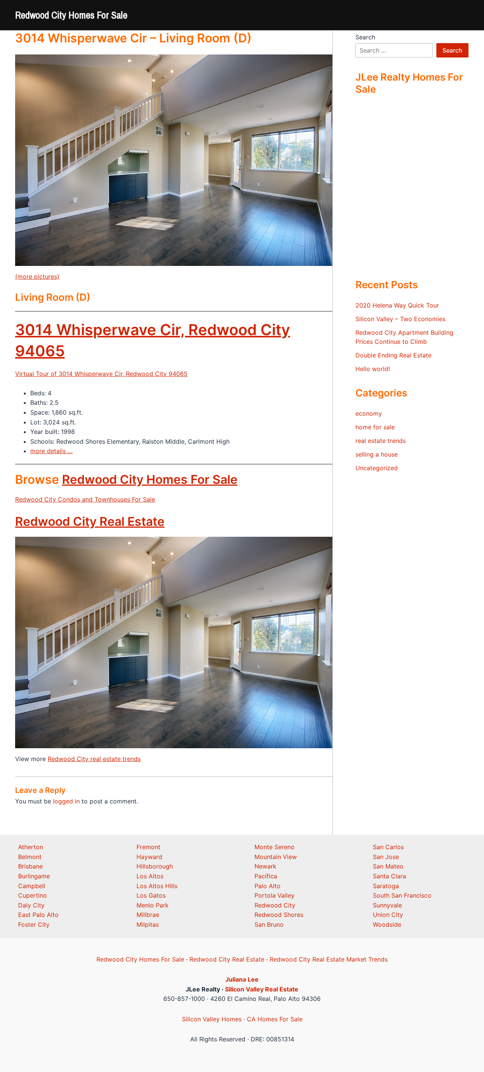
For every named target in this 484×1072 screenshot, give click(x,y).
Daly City (31, 905)
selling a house (376, 454)
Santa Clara (389, 876)
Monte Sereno (274, 847)
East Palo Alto (38, 914)
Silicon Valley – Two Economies (400, 319)
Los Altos (150, 876)
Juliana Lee (242, 979)
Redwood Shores (278, 914)
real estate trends (380, 440)
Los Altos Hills (157, 886)
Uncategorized (376, 468)
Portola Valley (274, 895)
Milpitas (148, 924)
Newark (265, 866)
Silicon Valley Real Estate (261, 989)
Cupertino (32, 895)
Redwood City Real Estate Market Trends (329, 959)
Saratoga (386, 886)
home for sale (375, 427)
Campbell (31, 886)
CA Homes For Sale (274, 1019)
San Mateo (388, 866)
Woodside (387, 924)
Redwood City (274, 905)
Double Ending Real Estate (393, 355)
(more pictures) (37, 276)
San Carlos (388, 847)
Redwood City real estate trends (94, 759)
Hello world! (372, 369)
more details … (51, 451)
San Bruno (269, 924)
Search (365, 37)
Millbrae (148, 914)
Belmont (30, 857)
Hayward (149, 857)
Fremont (148, 847)
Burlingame (34, 876)
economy (368, 413)
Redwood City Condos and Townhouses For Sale (85, 499)
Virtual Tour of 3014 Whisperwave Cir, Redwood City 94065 (101, 374)
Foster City (34, 924)
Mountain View (275, 857)
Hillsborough (155, 866)
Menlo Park (153, 905)
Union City (388, 914)
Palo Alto (267, 886)
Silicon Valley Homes (212, 1019)
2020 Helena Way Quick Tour (397, 305)
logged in (66, 801)
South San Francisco (402, 895)
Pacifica (265, 876)
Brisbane (30, 866)
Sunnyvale (387, 905)
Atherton (30, 847)
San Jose (386, 857)
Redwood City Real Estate (89, 521)
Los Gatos (151, 895)
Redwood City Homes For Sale (71, 15)
